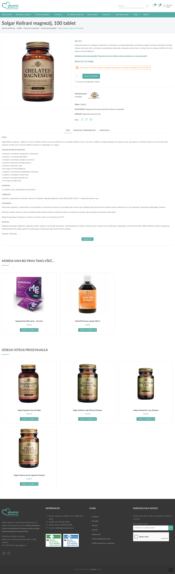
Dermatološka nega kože (75, 14)
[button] (87, 81)
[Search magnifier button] (147, 6)
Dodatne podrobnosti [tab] (84, 130)
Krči (99, 114)
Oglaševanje (96, 534)
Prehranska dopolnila (100, 109)
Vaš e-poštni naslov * (140, 524)
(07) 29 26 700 (66, 525)
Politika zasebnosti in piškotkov (103, 543)
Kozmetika (58, 14)
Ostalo (136, 14)
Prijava (168, 7)
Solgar (4, 142)
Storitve (95, 525)
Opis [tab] (68, 130)
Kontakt (95, 530)
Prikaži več (87, 239)
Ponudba (95, 521)
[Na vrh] (170, 569)
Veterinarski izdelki (121, 14)
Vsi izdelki (78, 97)
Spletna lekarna (7, 14)
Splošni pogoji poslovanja (101, 539)
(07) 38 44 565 (64, 522)
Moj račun (169, 5)
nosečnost (93, 114)
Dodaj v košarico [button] (29, 330)
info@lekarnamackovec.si (64, 528)
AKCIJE (146, 14)
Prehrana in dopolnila (42, 14)
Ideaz (99, 569)
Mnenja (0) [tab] (104, 130)
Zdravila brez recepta (23, 14)
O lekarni (95, 517)
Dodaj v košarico (91, 76)
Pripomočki (106, 14)
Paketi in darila (92, 14)
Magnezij (88, 109)
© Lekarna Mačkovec (81, 569)
